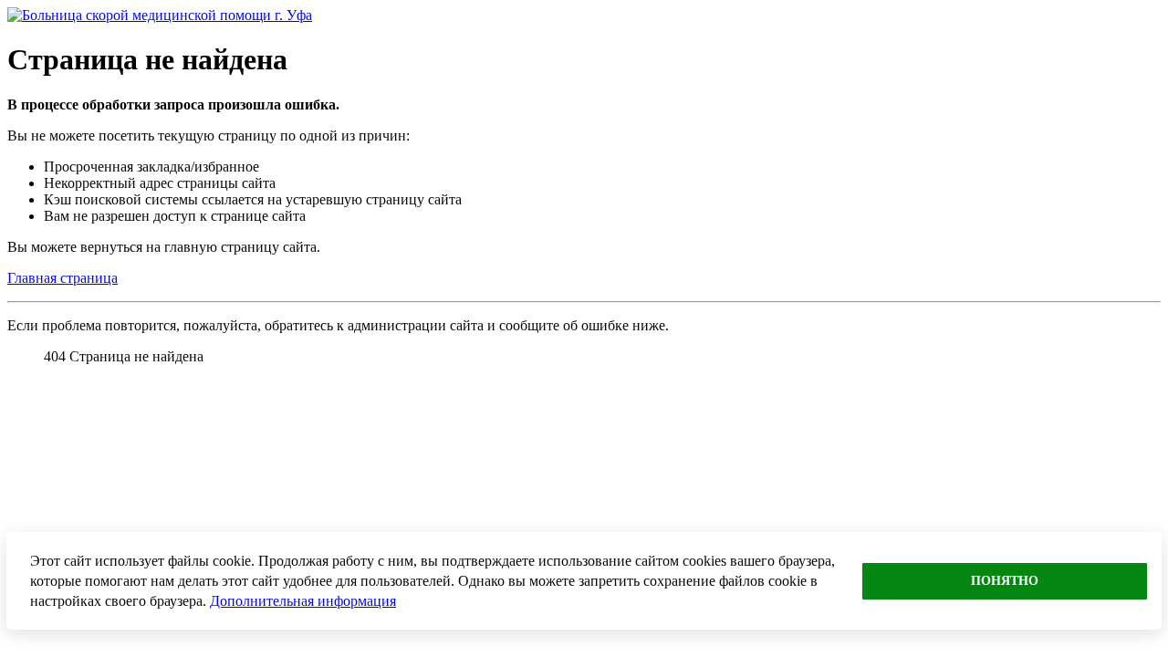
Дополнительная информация (303, 601)
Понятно (1004, 581)
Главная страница (62, 278)
